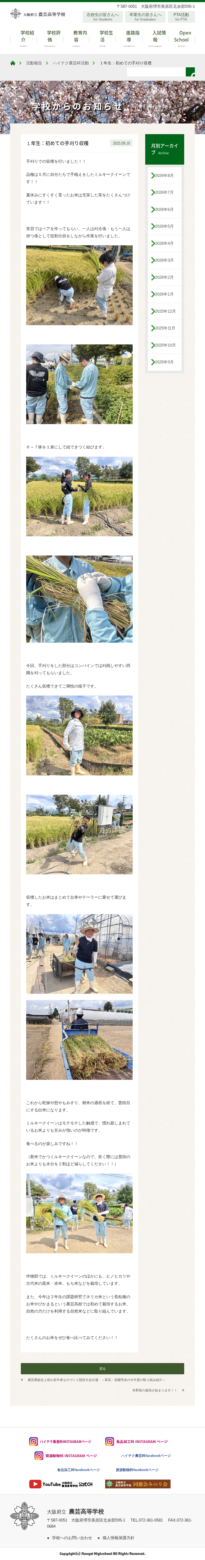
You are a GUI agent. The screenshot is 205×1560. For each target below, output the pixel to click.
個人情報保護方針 (118, 1537)
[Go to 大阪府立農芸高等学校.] (12, 63)
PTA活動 (181, 16)
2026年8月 (164, 175)
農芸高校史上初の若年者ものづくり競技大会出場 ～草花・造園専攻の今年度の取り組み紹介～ (96, 1380)
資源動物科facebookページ (137, 1470)
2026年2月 (164, 277)
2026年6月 (164, 209)
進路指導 (132, 38)
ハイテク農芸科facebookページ (146, 1456)
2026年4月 (164, 243)
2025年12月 (165, 311)
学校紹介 (26, 38)
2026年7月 (164, 192)
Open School (182, 38)
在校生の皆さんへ (103, 16)
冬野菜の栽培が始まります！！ (154, 1390)
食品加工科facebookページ (78, 1470)
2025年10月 (165, 345)
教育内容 (79, 38)
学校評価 (52, 38)
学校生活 (105, 38)
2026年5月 (164, 226)
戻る (102, 1369)
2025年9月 (164, 362)
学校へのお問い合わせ (72, 1537)
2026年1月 (164, 294)
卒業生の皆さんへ (145, 16)
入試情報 (157, 38)
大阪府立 (75, 1512)
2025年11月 (165, 328)
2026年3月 (164, 260)
